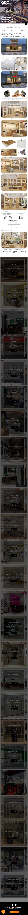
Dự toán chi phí (14, 912)
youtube (15, 905)
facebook (12, 905)
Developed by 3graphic (14, 908)
